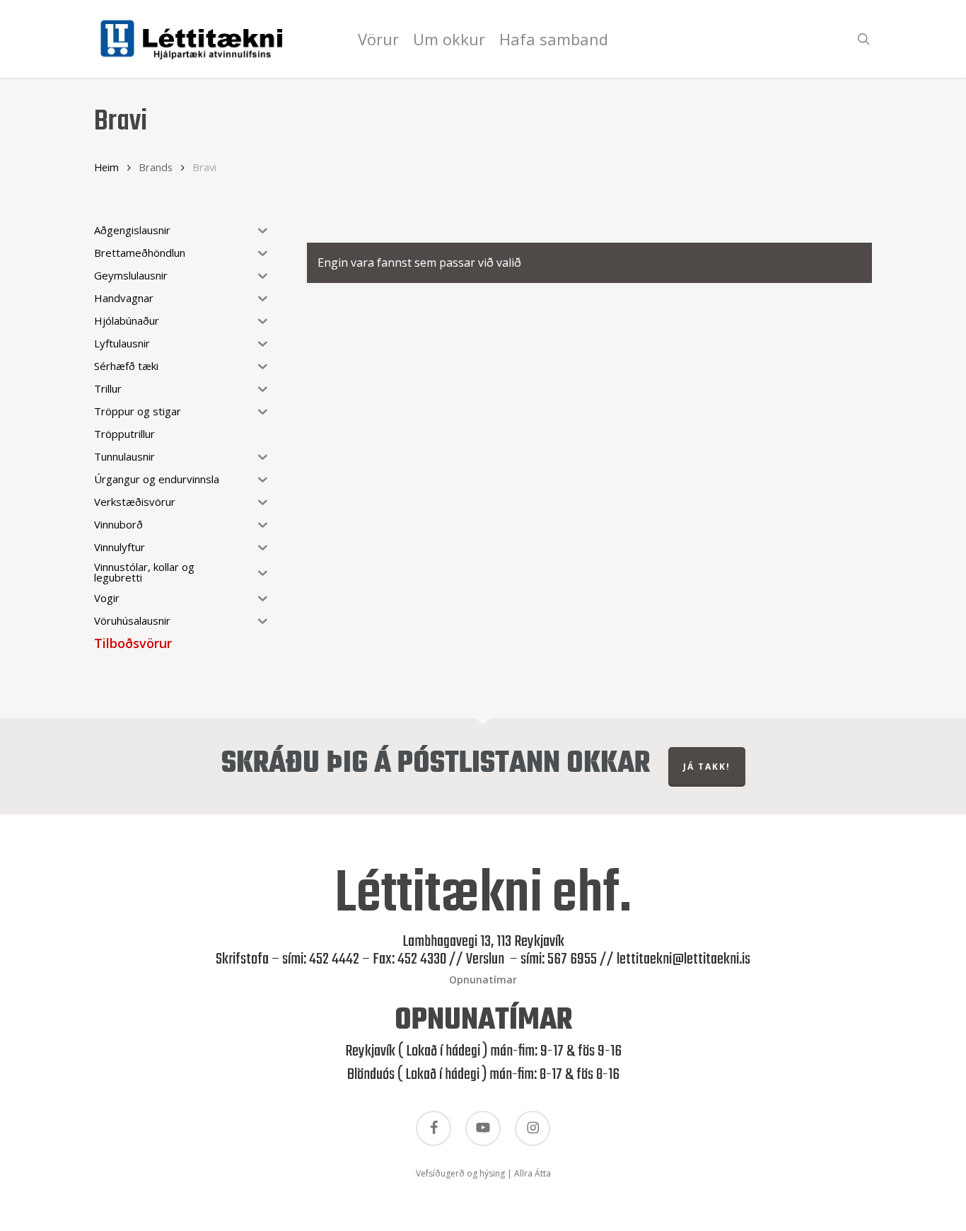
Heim (106, 167)
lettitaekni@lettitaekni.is (683, 959)
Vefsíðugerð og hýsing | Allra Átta (483, 1173)
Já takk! (707, 767)
